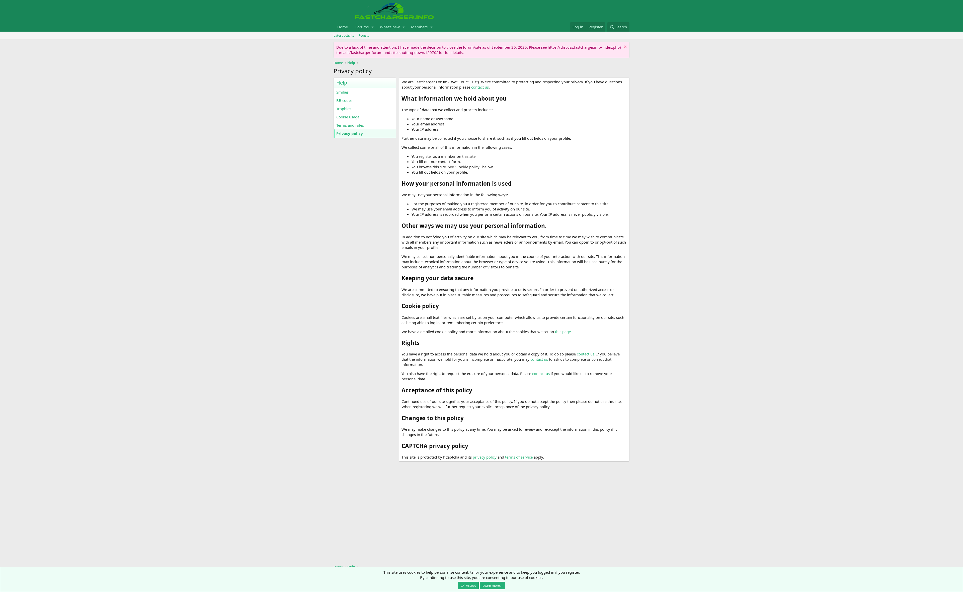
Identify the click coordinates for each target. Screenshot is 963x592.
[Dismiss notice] (624, 47)
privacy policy (485, 457)
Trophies (343, 108)
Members (419, 26)
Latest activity (344, 35)
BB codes (344, 100)
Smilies (342, 92)
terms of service (519, 457)
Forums (362, 26)
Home (342, 26)
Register (364, 35)
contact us (480, 87)
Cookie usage (347, 116)
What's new (390, 26)
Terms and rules (350, 125)
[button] (372, 27)
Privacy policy (349, 133)
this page (563, 331)
